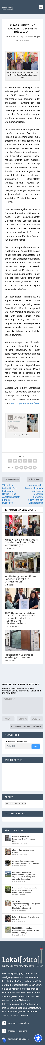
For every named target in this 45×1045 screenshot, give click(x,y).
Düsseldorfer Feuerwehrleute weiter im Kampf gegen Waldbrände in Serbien (24, 890)
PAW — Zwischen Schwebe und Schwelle (25, 918)
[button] (41, 7)
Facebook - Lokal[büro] (18, 1023)
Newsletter (15, 843)
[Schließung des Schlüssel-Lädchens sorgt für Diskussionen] (22, 562)
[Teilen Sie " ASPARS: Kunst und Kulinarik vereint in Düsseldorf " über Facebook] (10, 460)
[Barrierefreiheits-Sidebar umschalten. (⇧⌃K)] (38, 1038)
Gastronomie (30, 36)
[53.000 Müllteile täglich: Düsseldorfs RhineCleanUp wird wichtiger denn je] (8, 930)
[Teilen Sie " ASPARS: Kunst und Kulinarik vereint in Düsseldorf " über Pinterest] (25, 460)
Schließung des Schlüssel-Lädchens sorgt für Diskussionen (21, 579)
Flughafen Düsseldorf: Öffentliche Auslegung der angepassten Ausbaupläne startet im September (23, 875)
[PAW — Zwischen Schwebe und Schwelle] (8, 918)
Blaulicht (15, 895)
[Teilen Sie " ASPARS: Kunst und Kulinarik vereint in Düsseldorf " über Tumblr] (20, 460)
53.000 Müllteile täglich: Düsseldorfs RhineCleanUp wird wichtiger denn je (26, 930)
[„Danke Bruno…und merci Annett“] (8, 852)
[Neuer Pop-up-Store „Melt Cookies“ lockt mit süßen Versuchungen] (22, 525)
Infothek (15, 866)
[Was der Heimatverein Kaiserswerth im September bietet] (8, 838)
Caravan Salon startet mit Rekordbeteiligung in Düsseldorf (26, 862)
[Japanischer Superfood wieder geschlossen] (22, 640)
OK (35, 746)
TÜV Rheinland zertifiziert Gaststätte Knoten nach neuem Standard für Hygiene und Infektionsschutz (21, 618)
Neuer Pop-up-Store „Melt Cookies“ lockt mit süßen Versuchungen (21, 542)
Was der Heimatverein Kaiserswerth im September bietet (24, 839)
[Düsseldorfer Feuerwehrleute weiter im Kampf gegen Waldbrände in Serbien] (8, 889)
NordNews (23, 843)
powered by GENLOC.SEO (18, 1039)
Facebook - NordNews (17, 1031)
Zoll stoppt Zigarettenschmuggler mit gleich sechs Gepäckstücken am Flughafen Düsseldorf (26, 904)
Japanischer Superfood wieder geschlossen (19, 656)
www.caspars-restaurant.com (25, 403)
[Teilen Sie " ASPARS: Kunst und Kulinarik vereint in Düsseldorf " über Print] (35, 460)
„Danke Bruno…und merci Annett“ (23, 851)
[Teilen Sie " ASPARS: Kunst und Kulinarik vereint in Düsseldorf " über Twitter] (15, 460)
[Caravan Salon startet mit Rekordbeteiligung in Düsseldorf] (8, 863)
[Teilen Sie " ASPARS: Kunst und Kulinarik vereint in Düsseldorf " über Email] (30, 460)
